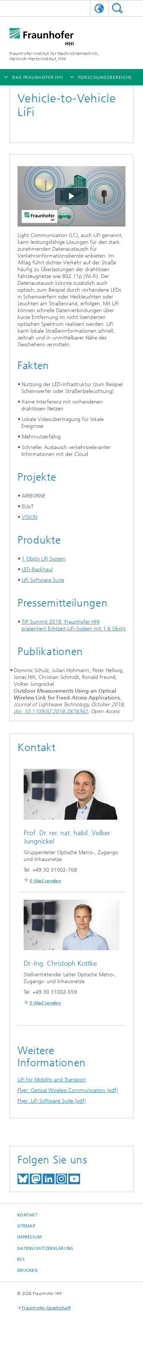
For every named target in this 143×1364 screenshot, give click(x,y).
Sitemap (26, 1226)
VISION (29, 517)
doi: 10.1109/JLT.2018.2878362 (51, 711)
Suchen (117, 8)
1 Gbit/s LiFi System (44, 559)
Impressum (29, 1237)
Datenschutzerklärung (45, 1248)
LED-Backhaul (37, 569)
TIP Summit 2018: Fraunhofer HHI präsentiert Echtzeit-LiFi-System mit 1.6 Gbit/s (73, 625)
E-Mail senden (45, 880)
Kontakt (27, 1215)
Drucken (27, 1270)
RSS (21, 1259)
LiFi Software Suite (43, 580)
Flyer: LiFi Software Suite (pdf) (52, 1101)
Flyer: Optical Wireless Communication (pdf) (68, 1090)
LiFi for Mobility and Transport (52, 1079)
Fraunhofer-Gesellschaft (46, 1308)
